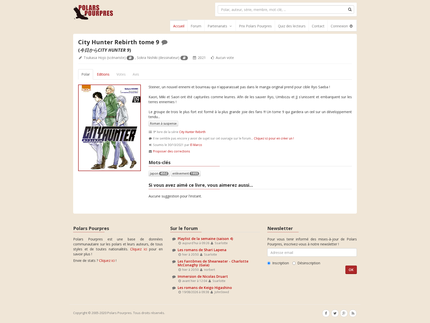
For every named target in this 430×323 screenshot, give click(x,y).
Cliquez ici (138, 249)
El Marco (196, 145)
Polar (85, 74)
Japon (158, 173)
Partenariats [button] (217, 26)
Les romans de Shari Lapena (202, 249)
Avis (136, 74)
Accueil (178, 26)
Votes (121, 74)
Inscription (280, 263)
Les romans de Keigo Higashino (205, 287)
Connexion (340, 26)
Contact (318, 26)
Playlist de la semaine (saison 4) (205, 238)
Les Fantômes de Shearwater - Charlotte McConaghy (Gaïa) (213, 263)
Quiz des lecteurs (292, 26)
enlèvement (185, 173)
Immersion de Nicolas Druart (203, 276)
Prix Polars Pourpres (255, 26)
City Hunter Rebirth (192, 132)
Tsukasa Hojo (95, 57)
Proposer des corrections (171, 151)
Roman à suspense (163, 123)
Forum (196, 26)
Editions (103, 74)
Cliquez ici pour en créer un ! (274, 138)
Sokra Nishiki (147, 57)
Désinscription (308, 263)
